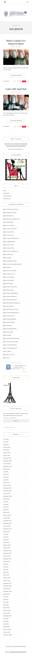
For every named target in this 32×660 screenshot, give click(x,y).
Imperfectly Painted (12, 261)
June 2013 (6, 504)
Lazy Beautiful (10, 280)
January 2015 (6, 455)
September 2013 (7, 496)
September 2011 (7, 558)
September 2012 (7, 528)
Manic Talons (10, 290)
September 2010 (7, 591)
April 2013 (6, 509)
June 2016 (6, 439)
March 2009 (6, 626)
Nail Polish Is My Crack (12, 309)
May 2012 (5, 539)
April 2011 (6, 572)
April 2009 (6, 624)
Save (25, 81)
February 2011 (7, 577)
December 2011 (7, 550)
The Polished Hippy (12, 345)
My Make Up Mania (12, 299)
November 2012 (7, 523)
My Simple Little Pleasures (13, 303)
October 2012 (6, 526)
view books (24, 371)
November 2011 (7, 553)
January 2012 (6, 548)
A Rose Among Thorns (12, 209)
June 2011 (6, 567)
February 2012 (7, 545)
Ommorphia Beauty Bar (13, 312)
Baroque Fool (10, 215)
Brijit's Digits (10, 222)
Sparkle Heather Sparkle (13, 338)
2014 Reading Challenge (16, 363)
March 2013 (6, 512)
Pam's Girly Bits (11, 322)
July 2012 (5, 534)
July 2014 (5, 471)
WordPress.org (7, 198)
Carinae (13, 365)
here (22, 149)
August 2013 (6, 499)
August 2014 (6, 469)
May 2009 (5, 621)
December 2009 (7, 615)
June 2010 (6, 599)
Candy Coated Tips (12, 228)
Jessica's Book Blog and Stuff (14, 264)
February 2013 (7, 515)
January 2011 (6, 580)
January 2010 (6, 613)
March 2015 (6, 450)
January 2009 (6, 632)
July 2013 (5, 501)
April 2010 (6, 605)
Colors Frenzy (10, 235)
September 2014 (7, 466)
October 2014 (6, 463)
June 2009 (6, 618)
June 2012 (6, 537)
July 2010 (5, 596)
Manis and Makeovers (12, 293)
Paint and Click (10, 315)
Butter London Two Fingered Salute (16, 42)
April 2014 (6, 480)
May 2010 (5, 602)
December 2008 (7, 635)
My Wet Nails (10, 306)
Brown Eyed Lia (11, 225)
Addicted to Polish (11, 212)
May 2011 (5, 569)
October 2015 (6, 447)
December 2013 (7, 488)
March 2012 (6, 542)
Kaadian (9, 267)
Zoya (8, 357)
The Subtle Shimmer (12, 348)
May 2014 (5, 477)
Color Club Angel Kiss (16, 88)
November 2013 (7, 490)
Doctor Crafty (10, 244)
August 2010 (6, 594)
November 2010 (7, 586)
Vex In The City (11, 354)
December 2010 (7, 583)
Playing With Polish (11, 328)
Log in (4, 190)
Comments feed (7, 196)
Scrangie (9, 335)
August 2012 (6, 531)
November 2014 (7, 461)
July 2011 (5, 564)
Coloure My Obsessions (13, 238)
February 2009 (7, 629)
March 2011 (6, 575)
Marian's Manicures (12, 296)
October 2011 (6, 556)
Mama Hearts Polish (12, 286)
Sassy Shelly (10, 332)
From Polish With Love (12, 251)
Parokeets (9, 325)
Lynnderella (10, 283)
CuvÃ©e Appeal (11, 241)
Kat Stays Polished (11, 270)
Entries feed (6, 193)
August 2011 (6, 561)
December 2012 (7, 520)
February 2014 (7, 485)
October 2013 (6, 493)
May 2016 (5, 441)
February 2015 (7, 452)
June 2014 (6, 474)
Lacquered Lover (11, 274)
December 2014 (7, 458)
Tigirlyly (9, 351)
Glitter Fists (10, 254)
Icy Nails (9, 257)
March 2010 (6, 607)
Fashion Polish (10, 248)
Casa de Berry (10, 232)
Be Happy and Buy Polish (13, 219)
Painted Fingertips (11, 319)
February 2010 (7, 610)
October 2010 (6, 588)
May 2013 (5, 507)
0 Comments (6, 81)
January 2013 (6, 518)
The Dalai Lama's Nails (12, 341)
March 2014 (6, 482)
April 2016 (6, 444)
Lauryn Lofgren (10, 277)
